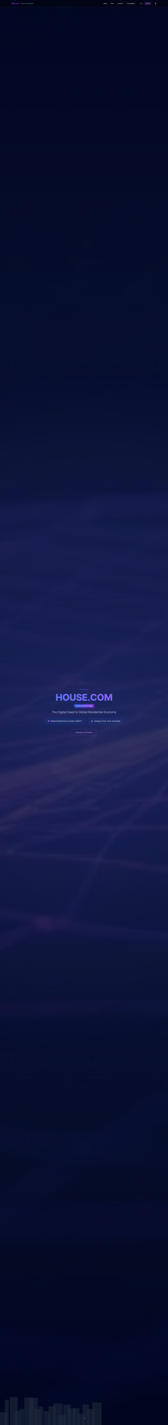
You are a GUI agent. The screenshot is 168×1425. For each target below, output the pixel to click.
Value (105, 3)
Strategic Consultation (84, 732)
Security (120, 3)
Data (112, 3)
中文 (141, 3)
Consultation (131, 3)
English (148, 3)
